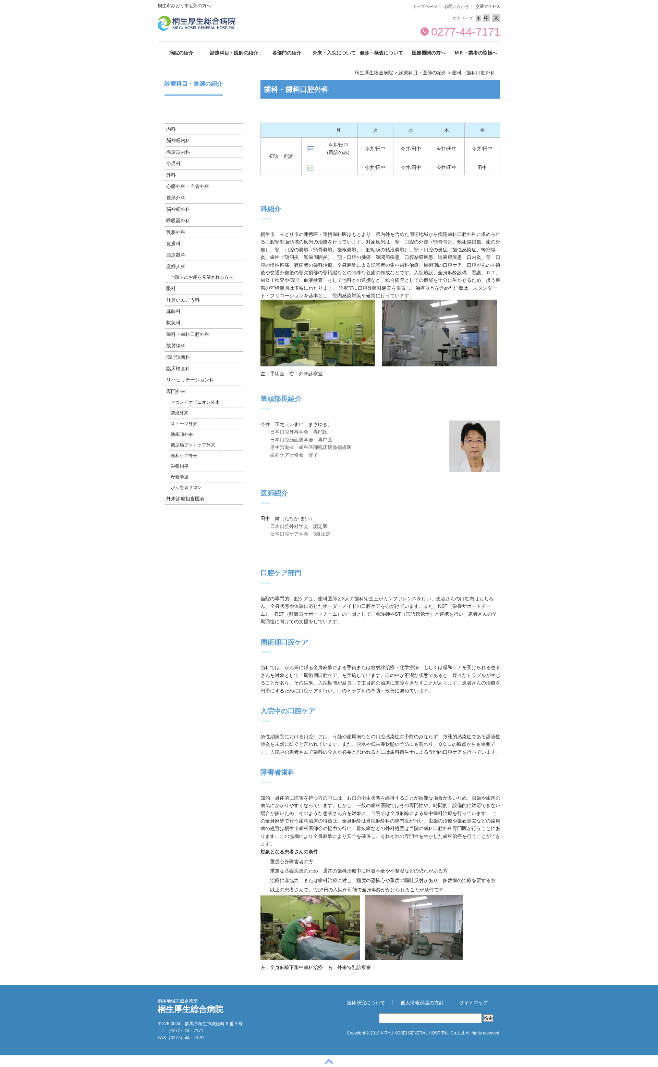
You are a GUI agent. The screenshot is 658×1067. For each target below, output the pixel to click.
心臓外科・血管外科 (187, 186)
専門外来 (175, 391)
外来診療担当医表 (185, 498)
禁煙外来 (179, 413)
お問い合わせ (456, 6)
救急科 (173, 322)
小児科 (173, 163)
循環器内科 (178, 152)
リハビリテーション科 (190, 379)
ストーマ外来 (184, 424)
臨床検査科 (178, 368)
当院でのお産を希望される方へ (202, 277)
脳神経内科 (178, 140)
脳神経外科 (178, 209)
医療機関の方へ (429, 52)
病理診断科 (178, 357)
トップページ (425, 6)
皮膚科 (173, 243)
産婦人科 (175, 266)
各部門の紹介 (286, 52)
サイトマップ (473, 1002)
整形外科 (175, 197)
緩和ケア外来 (184, 455)
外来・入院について (334, 52)
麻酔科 (173, 311)
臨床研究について (366, 1002)
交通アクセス (488, 6)
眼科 (171, 288)
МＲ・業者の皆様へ (476, 52)
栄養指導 (179, 466)
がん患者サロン (186, 487)
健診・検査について (381, 52)
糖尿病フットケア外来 (193, 445)
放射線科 (175, 345)
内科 (171, 129)
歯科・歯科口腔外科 (187, 334)
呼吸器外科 (178, 220)
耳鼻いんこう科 (183, 300)
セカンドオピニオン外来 (195, 402)
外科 (171, 175)
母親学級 (179, 477)
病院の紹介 (181, 52)
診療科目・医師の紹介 (234, 52)
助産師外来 (182, 434)
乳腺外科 (175, 232)
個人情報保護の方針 (422, 1002)
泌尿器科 (175, 255)
